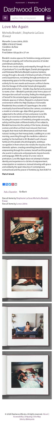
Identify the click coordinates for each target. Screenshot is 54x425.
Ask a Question (10, 192)
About (45, 414)
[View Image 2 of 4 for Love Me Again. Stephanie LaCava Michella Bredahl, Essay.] (27, 279)
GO (49, 18)
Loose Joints (21, 204)
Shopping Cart (33, 3)
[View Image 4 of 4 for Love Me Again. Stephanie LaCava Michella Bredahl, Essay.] (27, 375)
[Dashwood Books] (28, 9)
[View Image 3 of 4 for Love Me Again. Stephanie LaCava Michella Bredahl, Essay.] (27, 326)
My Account (20, 3)
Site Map (37, 417)
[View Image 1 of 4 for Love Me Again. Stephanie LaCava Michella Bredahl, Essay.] (27, 231)
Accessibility (18, 417)
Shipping (28, 417)
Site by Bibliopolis (27, 419)
